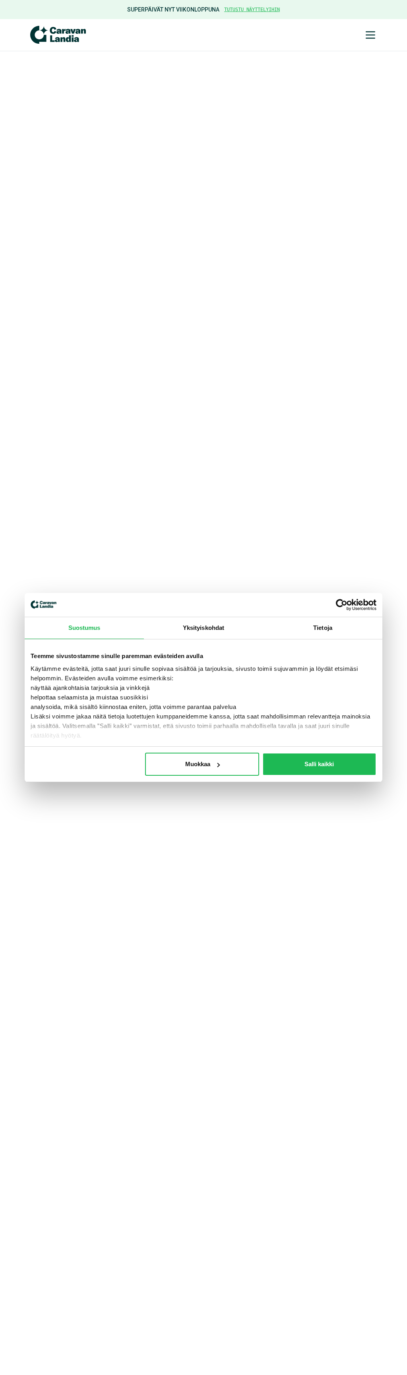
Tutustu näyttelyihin (252, 9)
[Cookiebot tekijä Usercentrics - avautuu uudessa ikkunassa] (341, 605)
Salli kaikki (319, 764)
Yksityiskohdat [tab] (203, 627)
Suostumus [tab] (84, 627)
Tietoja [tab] (322, 627)
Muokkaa (197, 764)
